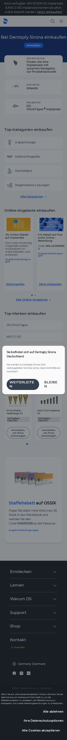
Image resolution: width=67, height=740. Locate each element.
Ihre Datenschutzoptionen (43, 720)
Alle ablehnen (53, 711)
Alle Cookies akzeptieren (41, 730)
